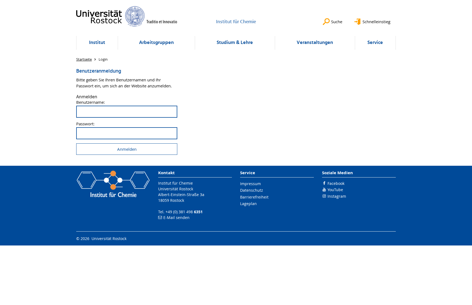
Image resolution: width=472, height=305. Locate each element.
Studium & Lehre (235, 43)
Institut (97, 43)
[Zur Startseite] (126, 16)
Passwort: (85, 124)
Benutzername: (90, 102)
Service (375, 43)
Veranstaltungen (315, 43)
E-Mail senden (176, 217)
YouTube (335, 189)
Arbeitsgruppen (156, 43)
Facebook (336, 183)
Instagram (337, 196)
